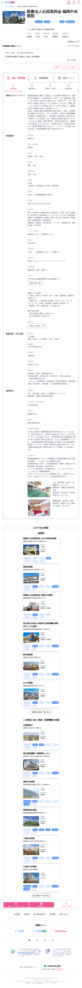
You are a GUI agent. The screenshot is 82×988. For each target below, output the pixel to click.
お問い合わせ (63, 914)
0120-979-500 (54, 966)
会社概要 (17, 914)
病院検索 (11, 6)
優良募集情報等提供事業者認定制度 (29, 952)
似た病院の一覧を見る (41, 895)
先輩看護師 (43, 78)
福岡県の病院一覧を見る (41, 712)
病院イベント (68, 78)
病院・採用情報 (18, 78)
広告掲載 (52, 914)
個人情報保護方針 (39, 914)
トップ (3, 6)
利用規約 (27, 914)
